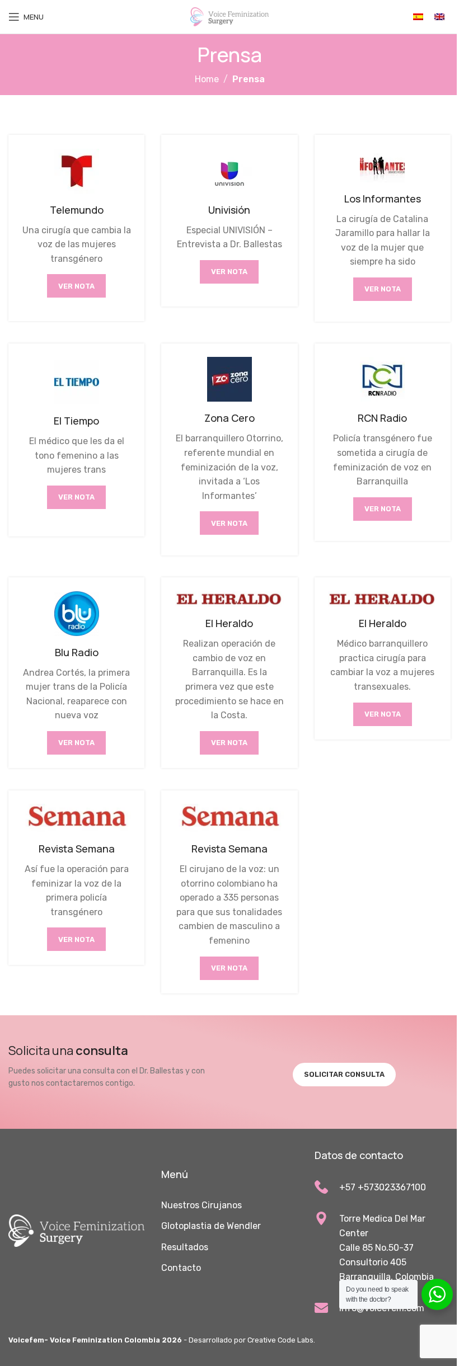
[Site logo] (229, 16)
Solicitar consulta (344, 1074)
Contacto (181, 1268)
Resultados (184, 1247)
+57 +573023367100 (382, 1187)
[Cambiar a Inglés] (439, 17)
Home (207, 79)
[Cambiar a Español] (418, 17)
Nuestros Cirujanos (201, 1205)
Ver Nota (76, 286)
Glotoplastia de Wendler (211, 1226)
